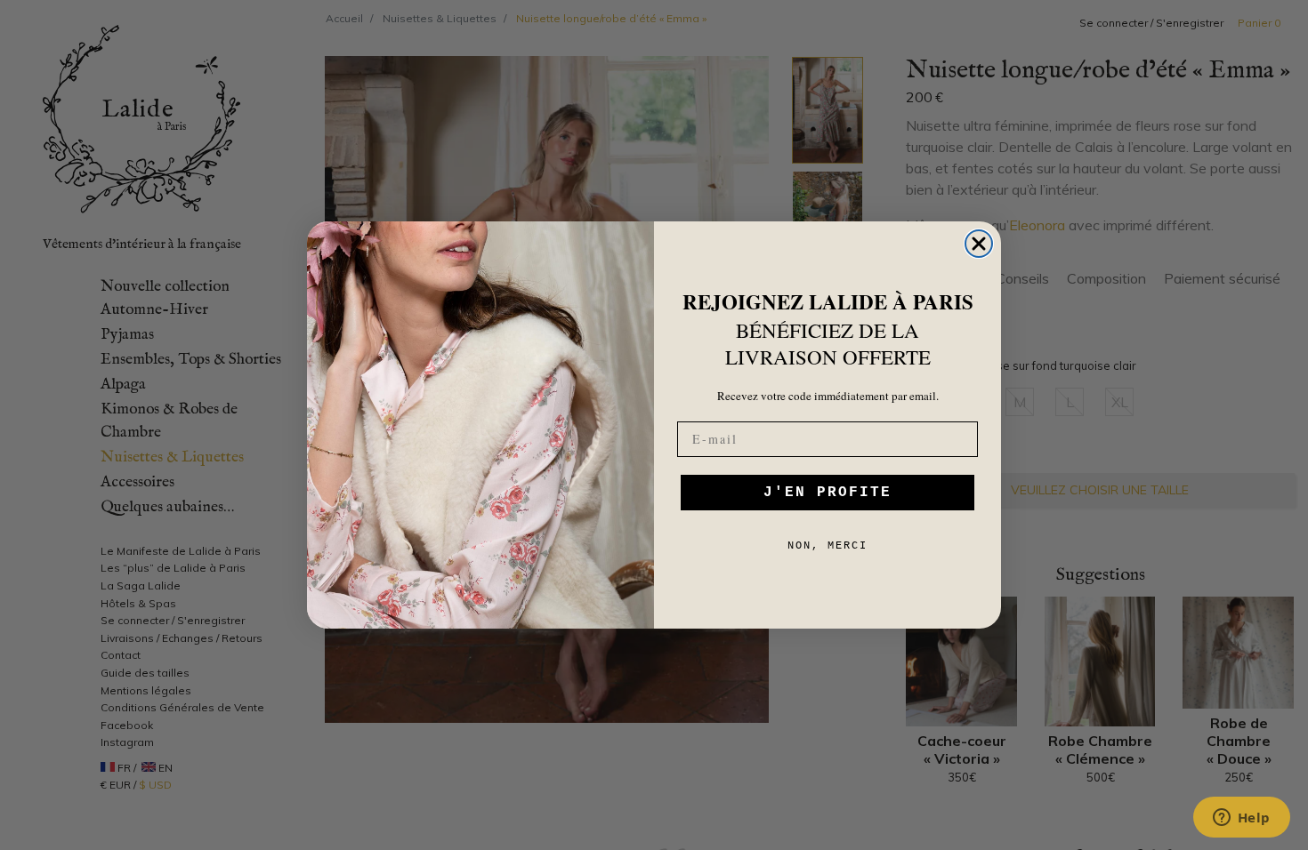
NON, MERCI (827, 546)
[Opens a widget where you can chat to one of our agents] (1241, 819)
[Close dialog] (978, 243)
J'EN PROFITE (827, 493)
